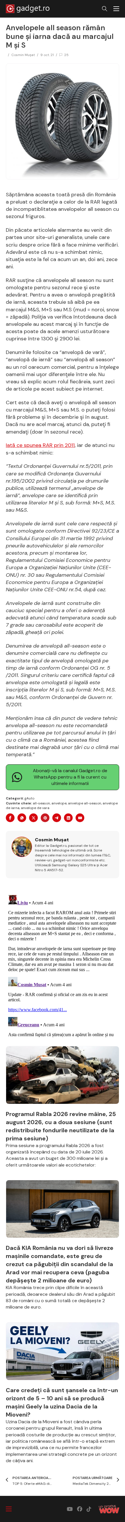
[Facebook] (10, 817)
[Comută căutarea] (104, 9)
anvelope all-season (84, 803)
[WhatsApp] (21, 817)
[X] (33, 817)
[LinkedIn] (68, 817)
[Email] (80, 817)
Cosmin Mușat (23, 55)
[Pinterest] (45, 817)
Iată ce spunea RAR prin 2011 (40, 445)
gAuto (29, 798)
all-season (41, 803)
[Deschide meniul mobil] (116, 8)
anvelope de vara (35, 808)
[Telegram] (56, 817)
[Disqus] (62, 965)
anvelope (59, 803)
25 (66, 55)
